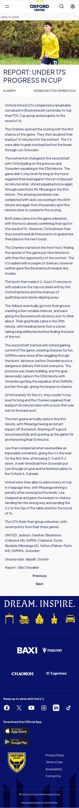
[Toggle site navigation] (7, 6)
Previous (40, 576)
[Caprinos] (56, 674)
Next (39, 584)
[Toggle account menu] (72, 6)
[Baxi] (27, 650)
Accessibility (54, 769)
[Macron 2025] (52, 650)
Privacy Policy (55, 755)
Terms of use (54, 762)
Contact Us (53, 776)
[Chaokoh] (22, 673)
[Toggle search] (62, 6)
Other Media (51, 802)
